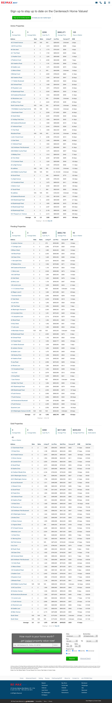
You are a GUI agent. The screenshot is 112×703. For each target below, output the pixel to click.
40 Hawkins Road (16, 358)
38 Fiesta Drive (15, 493)
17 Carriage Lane (16, 246)
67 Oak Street (15, 299)
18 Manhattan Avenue (17, 330)
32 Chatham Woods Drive (18, 472)
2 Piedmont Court (16, 60)
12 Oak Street (15, 140)
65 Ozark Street (15, 116)
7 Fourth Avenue (16, 397)
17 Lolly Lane (15, 327)
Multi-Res (82, 651)
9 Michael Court (15, 74)
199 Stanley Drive (16, 355)
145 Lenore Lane (16, 285)
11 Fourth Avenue (16, 601)
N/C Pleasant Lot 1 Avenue (19, 214)
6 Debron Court (15, 186)
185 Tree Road (15, 306)
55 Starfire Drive (15, 468)
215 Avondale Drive (16, 313)
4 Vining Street (15, 376)
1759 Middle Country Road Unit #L (21, 109)
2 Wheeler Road (15, 580)
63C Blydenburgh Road (18, 386)
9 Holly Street (15, 323)
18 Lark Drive (15, 302)
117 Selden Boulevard (17, 81)
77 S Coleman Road (17, 161)
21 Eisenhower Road (17, 448)
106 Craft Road (15, 274)
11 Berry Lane (15, 271)
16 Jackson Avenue (16, 243)
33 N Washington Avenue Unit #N (21, 411)
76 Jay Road (14, 362)
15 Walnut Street (15, 566)
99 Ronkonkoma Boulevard (19, 594)
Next (49, 221)
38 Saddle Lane (15, 67)
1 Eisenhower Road (16, 112)
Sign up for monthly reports (22, 18)
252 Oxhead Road (16, 84)
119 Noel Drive (15, 503)
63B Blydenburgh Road (18, 390)
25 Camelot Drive (16, 462)
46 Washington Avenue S (18, 309)
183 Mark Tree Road (17, 383)
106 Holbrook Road (16, 496)
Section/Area (86, 634)
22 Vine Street (15, 158)
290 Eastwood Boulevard (18, 123)
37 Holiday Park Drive (17, 119)
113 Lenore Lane (16, 598)
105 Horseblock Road (17, 570)
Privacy (50, 701)
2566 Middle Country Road (19, 151)
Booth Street (14, 615)
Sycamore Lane (15, 407)
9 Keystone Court (16, 577)
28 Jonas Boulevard (17, 482)
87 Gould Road (15, 189)
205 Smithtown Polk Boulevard (20, 559)
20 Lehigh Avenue (16, 165)
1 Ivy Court (14, 372)
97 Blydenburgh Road (17, 91)
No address (14, 168)
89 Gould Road (15, 175)
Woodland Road (15, 133)
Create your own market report (42, 18)
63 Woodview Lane (16, 98)
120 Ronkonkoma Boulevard (19, 400)
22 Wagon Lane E (16, 292)
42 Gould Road (15, 490)
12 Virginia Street (16, 524)
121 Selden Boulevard (17, 344)
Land (68, 653)
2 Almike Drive (15, 517)
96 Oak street (15, 49)
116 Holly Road (15, 563)
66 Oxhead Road (16, 337)
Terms (45, 701)
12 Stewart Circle (16, 486)
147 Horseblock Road (17, 182)
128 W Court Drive (16, 46)
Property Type (70, 649)
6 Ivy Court (14, 545)
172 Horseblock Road (17, 369)
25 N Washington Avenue (18, 514)
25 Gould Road (15, 465)
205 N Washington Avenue (18, 475)
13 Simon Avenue (16, 458)
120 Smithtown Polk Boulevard (20, 510)
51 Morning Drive (16, 538)
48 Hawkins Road (16, 500)
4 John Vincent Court (17, 137)
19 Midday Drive (15, 154)
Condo (75, 651)
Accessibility (39, 701)
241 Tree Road (15, 53)
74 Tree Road (15, 130)
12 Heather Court (16, 56)
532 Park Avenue (16, 542)
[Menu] (109, 2)
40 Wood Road (15, 320)
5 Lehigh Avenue (16, 179)
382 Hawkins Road (16, 77)
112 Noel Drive (15, 535)
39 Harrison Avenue (17, 591)
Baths (76, 644)
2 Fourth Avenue (16, 404)
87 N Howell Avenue (17, 528)
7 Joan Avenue (15, 379)
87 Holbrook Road (16, 126)
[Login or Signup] (105, 2)
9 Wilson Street (15, 250)
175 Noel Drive (15, 451)
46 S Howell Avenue (17, 42)
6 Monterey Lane (16, 531)
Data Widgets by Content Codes (93, 700)
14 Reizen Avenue (16, 521)
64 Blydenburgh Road (17, 203)
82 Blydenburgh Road (17, 334)
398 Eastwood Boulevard (18, 267)
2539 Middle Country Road (19, 584)
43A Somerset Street (17, 556)
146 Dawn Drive (15, 257)
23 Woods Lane (15, 365)
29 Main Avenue (15, 612)
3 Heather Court (15, 573)
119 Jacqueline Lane (17, 316)
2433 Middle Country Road (19, 172)
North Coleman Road (17, 105)
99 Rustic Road (15, 549)
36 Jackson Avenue (16, 348)
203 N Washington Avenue (18, 479)
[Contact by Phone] (101, 2)
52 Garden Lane (15, 351)
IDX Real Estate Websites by (18, 701)
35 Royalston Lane (16, 88)
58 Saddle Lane (15, 608)
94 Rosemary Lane (16, 507)
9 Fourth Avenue (16, 393)
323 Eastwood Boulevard (18, 95)
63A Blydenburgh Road (18, 200)
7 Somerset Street (16, 295)
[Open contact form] (96, 2)
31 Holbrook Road (16, 144)
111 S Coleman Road (17, 289)
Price (67, 639)
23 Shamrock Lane (16, 605)
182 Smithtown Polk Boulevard (20, 147)
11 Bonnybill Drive (16, 261)
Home (69, 651)
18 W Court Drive (16, 587)
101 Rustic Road (16, 341)
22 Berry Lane (15, 281)
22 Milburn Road (16, 102)
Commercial (90, 651)
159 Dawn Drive (15, 552)
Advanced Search (85, 658)
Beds (67, 644)
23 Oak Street (15, 278)
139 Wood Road (15, 254)
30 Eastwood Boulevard (18, 196)
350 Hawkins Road (16, 63)
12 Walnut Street (15, 70)
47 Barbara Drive (16, 264)
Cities (67, 634)
